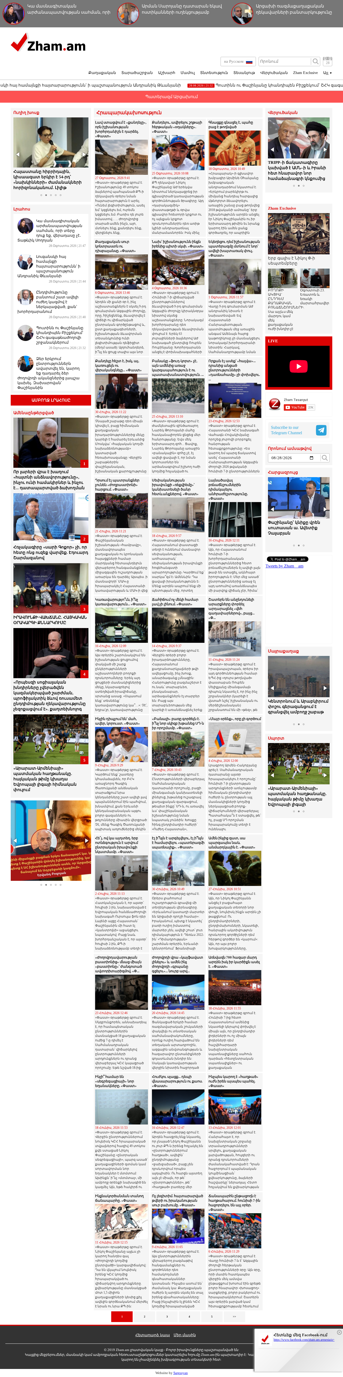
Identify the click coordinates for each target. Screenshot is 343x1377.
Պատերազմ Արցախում (171, 96)
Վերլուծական (274, 73)
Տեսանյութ (244, 73)
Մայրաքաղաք (283, 651)
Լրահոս (21, 209)
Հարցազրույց (283, 472)
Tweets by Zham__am (284, 566)
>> (234, 1316)
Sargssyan (180, 1373)
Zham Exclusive (305, 73)
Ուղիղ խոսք (26, 113)
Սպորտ (276, 738)
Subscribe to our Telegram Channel (286, 430)
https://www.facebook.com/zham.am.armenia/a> (304, 1339)
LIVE (273, 341)
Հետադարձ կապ (152, 1335)
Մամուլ (188, 73)
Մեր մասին (185, 1335)
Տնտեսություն (214, 73)
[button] (18, 154)
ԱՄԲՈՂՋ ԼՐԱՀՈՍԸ (51, 400)
